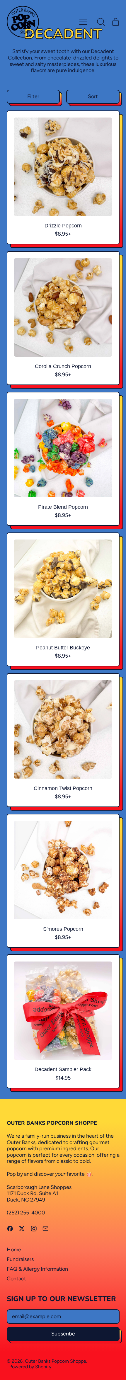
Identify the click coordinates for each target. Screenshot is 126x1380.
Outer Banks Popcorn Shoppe (55, 1361)
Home (14, 1249)
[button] (101, 21)
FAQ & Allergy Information (37, 1269)
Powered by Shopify (30, 1366)
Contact (16, 1278)
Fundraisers (20, 1259)
